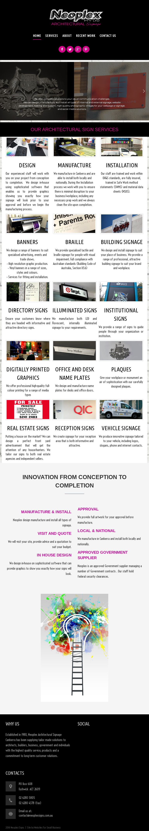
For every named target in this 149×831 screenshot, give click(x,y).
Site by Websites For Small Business (44, 827)
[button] (5, 91)
